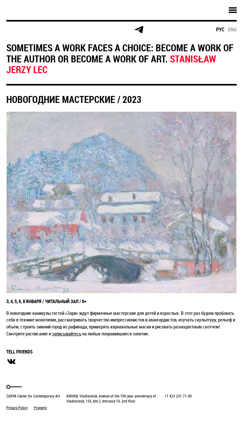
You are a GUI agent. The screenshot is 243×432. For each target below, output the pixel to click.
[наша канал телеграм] (139, 30)
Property (40, 407)
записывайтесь (66, 333)
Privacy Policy (17, 407)
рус (220, 29)
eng (232, 29)
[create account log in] (41, 30)
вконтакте (11, 361)
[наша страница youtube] (114, 30)
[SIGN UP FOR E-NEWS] (17, 30)
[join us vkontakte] (90, 30)
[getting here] (66, 30)
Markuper (22, 419)
